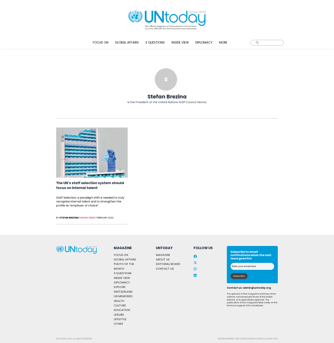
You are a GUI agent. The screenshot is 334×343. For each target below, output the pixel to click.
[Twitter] (195, 262)
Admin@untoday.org (257, 288)
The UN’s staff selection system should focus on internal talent (90, 185)
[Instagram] (195, 269)
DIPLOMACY (203, 42)
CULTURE (120, 305)
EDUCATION (122, 310)
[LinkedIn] (195, 275)
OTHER (118, 324)
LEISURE (119, 315)
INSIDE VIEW (180, 42)
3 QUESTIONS (155, 42)
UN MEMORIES (123, 296)
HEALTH (119, 301)
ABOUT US (163, 259)
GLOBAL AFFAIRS (127, 42)
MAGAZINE (163, 255)
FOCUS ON (100, 42)
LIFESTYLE (120, 319)
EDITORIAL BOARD (168, 264)
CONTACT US (165, 269)
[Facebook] (195, 256)
